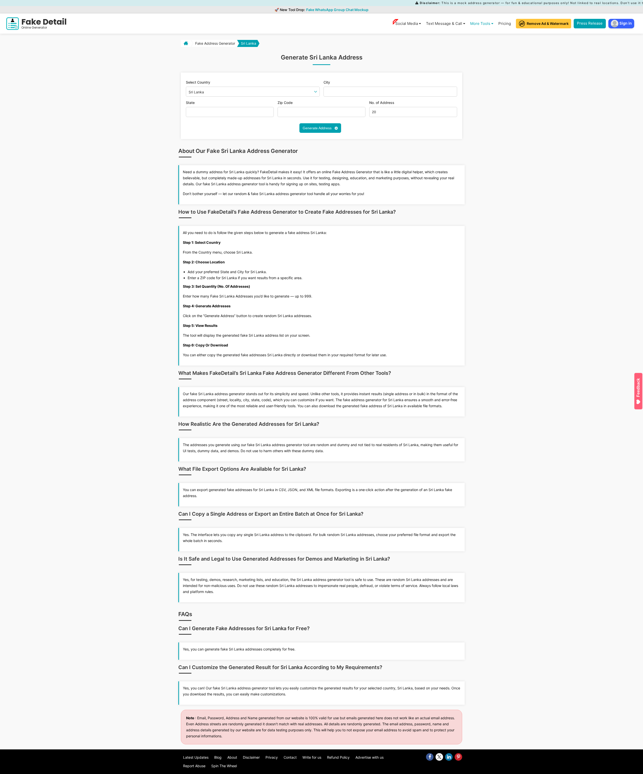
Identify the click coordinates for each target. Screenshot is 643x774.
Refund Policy (338, 757)
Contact (290, 757)
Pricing (504, 23)
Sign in (625, 23)
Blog (218, 757)
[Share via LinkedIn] (449, 757)
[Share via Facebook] (430, 757)
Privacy (271, 757)
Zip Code (285, 102)
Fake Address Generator (215, 43)
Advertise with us (369, 757)
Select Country (198, 82)
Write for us (311, 757)
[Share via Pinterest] (458, 757)
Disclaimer (251, 757)
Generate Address (318, 128)
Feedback (638, 387)
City (327, 82)
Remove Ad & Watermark (548, 23)
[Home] (185, 43)
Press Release (590, 23)
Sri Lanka (248, 43)
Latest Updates (195, 757)
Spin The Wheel (224, 766)
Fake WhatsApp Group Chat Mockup (337, 10)
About (232, 757)
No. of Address (381, 102)
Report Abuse (194, 766)
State (190, 102)
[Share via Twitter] (439, 757)
